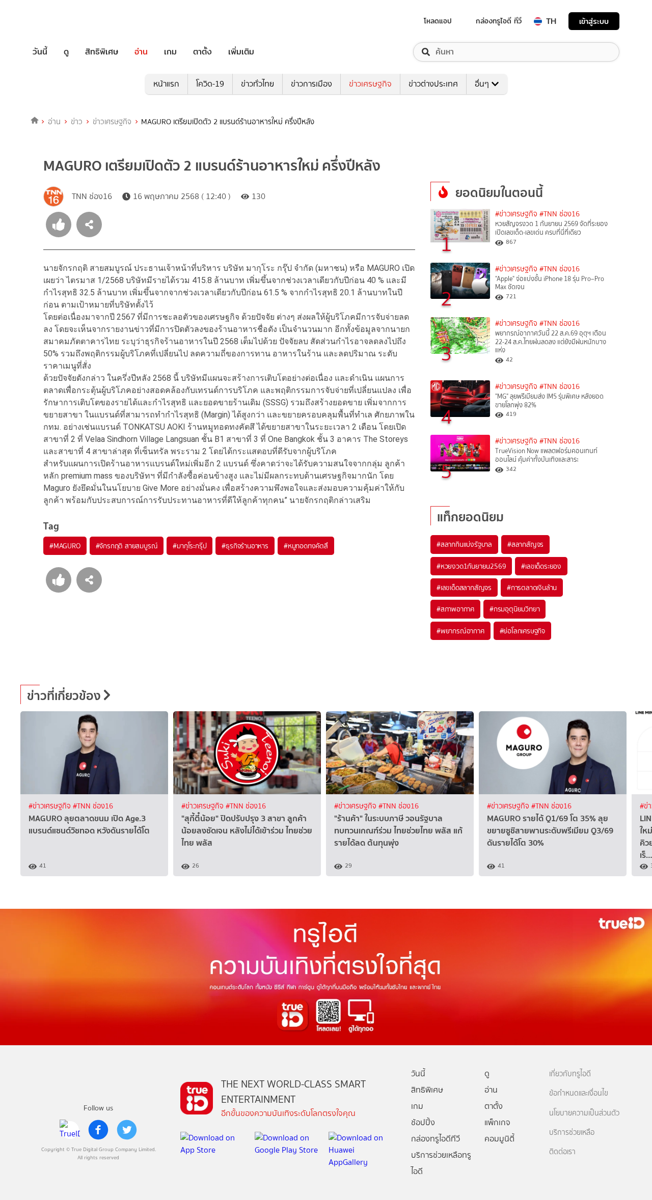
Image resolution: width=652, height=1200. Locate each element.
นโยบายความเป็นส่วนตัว (584, 1113)
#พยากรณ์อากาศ (460, 631)
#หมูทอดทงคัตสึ (306, 546)
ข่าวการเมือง (311, 84)
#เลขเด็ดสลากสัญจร (464, 587)
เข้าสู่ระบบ (594, 21)
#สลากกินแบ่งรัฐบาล (464, 544)
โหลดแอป (438, 21)
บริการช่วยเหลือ (571, 1132)
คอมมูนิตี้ (499, 1139)
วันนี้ (40, 52)
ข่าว (77, 121)
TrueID (63, 21)
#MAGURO (64, 546)
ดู (66, 52)
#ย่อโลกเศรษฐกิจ (522, 631)
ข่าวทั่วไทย (257, 84)
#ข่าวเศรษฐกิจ (516, 214)
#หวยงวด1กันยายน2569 (471, 566)
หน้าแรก (166, 84)
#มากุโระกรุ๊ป (189, 546)
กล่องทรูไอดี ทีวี (499, 21)
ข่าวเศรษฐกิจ (370, 84)
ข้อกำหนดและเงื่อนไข (578, 1093)
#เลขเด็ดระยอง (541, 566)
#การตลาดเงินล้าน (532, 587)
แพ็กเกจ (497, 1122)
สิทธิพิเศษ (101, 52)
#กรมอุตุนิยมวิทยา (514, 609)
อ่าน (141, 52)
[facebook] (98, 1130)
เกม (170, 52)
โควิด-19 (210, 84)
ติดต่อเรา (562, 1152)
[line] (70, 1130)
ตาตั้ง (202, 52)
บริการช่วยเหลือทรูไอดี (441, 1163)
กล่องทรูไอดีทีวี (435, 1139)
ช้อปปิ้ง (423, 1122)
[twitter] (127, 1130)
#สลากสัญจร (525, 544)
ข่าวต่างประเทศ (433, 84)
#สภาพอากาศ (455, 609)
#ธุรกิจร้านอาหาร (245, 546)
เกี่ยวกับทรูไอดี (570, 1074)
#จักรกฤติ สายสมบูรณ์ (127, 546)
